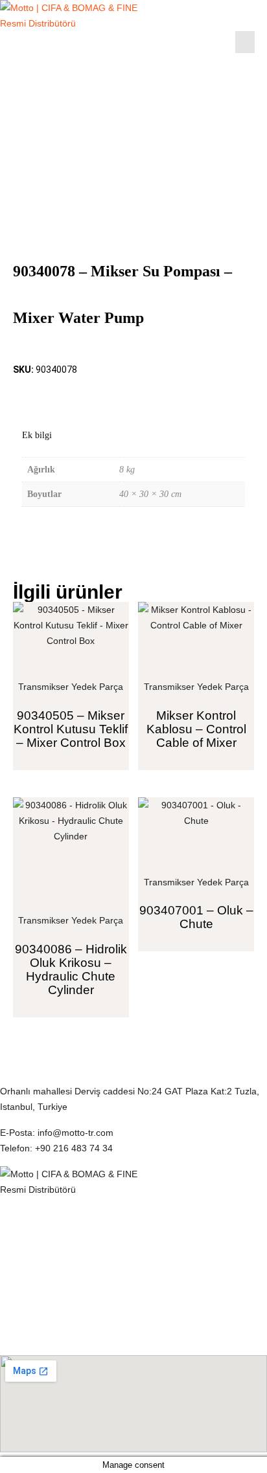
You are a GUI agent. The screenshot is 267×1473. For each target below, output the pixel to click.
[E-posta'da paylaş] (95, 392)
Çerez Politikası (32, 1219)
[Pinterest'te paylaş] (71, 392)
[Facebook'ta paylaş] (22, 392)
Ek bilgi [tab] (37, 435)
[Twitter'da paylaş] (47, 392)
